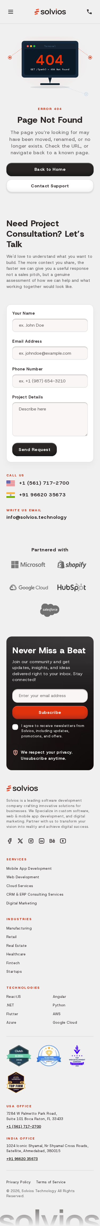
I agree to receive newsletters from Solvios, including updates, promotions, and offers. (52, 730)
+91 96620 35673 (42, 495)
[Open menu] (10, 11)
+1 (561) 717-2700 (44, 483)
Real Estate (16, 945)
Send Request (34, 449)
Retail (11, 937)
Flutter (12, 1014)
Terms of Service (51, 1182)
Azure (11, 1022)
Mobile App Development (29, 868)
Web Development (22, 877)
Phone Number (27, 369)
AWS (57, 1014)
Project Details (27, 397)
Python (59, 1005)
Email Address (27, 341)
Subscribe (50, 712)
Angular (59, 996)
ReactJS (13, 996)
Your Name (23, 313)
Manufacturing (19, 928)
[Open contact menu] (89, 11)
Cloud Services (19, 886)
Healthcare (16, 954)
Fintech (13, 963)
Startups (14, 971)
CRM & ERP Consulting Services (34, 894)
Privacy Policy (18, 1182)
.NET (10, 1005)
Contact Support (50, 186)
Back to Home (50, 169)
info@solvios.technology (36, 517)
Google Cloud (65, 1022)
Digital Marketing (21, 903)
